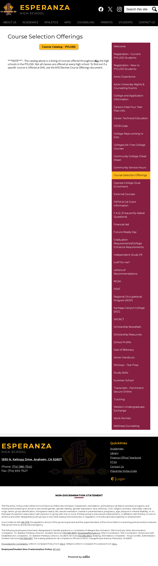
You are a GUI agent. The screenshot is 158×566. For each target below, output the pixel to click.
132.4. (114, 544)
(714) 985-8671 (26, 538)
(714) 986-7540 (22, 466)
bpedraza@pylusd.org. (89, 533)
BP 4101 (56, 549)
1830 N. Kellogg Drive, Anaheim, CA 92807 (32, 459)
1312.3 (62, 544)
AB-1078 (25, 522)
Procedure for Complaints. (15, 544)
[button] (10, 22)
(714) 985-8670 (70, 533)
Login (117, 479)
